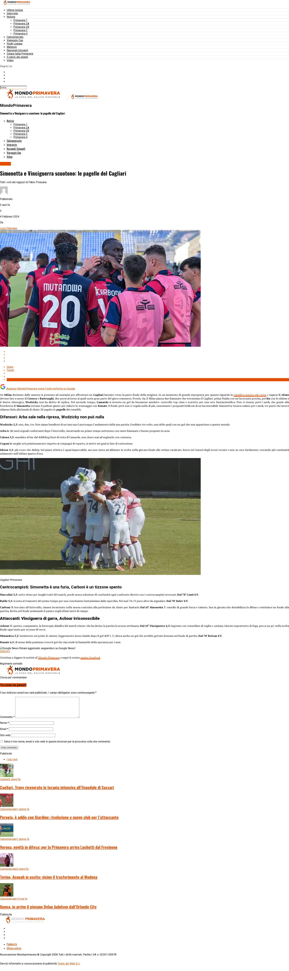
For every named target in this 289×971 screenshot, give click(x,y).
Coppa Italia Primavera (20, 53)
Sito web (5, 735)
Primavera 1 (20, 20)
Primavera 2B (21, 27)
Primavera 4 (20, 33)
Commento (7, 717)
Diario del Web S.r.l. (69, 963)
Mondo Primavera (49, 657)
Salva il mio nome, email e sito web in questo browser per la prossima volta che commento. (57, 741)
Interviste (12, 13)
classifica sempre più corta (249, 395)
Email (4, 729)
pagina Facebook (90, 657)
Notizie (11, 16)
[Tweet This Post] (148, 354)
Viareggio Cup (15, 40)
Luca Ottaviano (8, 228)
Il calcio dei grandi (17, 57)
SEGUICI (5, 651)
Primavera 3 (20, 30)
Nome (4, 722)
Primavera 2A (21, 23)
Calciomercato (15, 37)
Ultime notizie (15, 10)
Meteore (12, 47)
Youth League (14, 43)
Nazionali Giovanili (17, 50)
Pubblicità (12, 944)
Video (10, 60)
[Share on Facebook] (148, 351)
